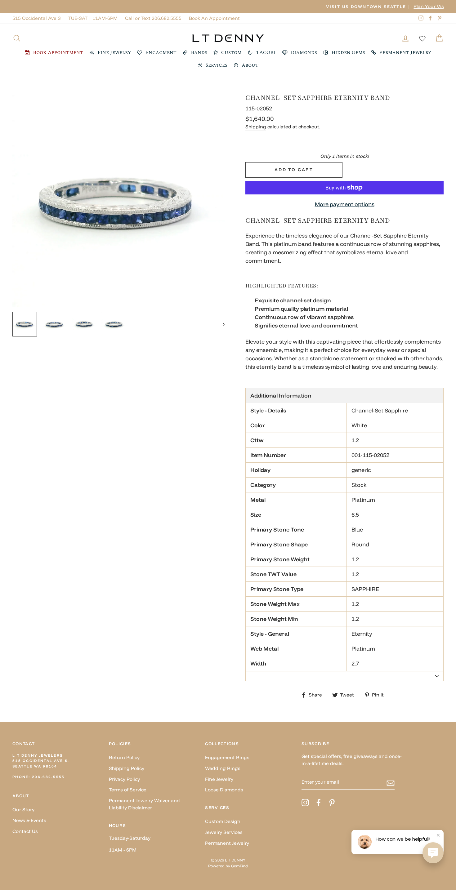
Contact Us (25, 831)
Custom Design (222, 821)
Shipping (255, 127)
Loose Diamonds (224, 790)
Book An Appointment (214, 18)
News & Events (29, 820)
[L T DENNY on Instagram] (305, 802)
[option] (228, 6)
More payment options (344, 204)
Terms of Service (127, 790)
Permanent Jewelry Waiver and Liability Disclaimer (144, 804)
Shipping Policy (126, 768)
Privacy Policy (124, 779)
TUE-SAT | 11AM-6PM (93, 18)
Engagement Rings (227, 757)
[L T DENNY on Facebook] (318, 802)
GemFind (239, 865)
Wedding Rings (222, 768)
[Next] (221, 324)
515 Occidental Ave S (36, 18)
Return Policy (124, 757)
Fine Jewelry (219, 779)
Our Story (23, 809)
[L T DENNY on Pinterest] (332, 802)
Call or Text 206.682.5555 (153, 18)
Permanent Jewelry (227, 843)
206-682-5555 (48, 777)
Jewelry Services (224, 832)
